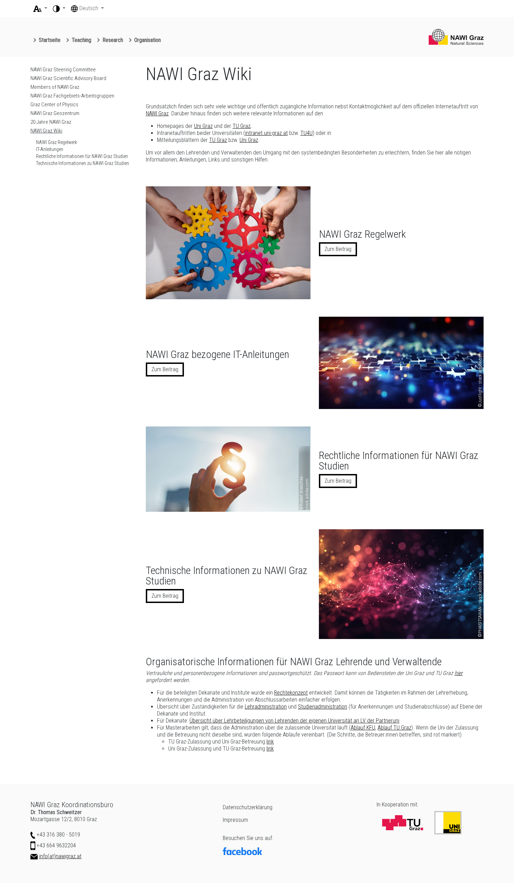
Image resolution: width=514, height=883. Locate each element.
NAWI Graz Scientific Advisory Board (68, 78)
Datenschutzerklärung (247, 807)
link (270, 741)
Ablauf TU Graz (394, 727)
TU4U (306, 133)
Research (112, 40)
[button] (40, 8)
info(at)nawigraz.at (60, 856)
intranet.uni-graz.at (266, 133)
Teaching (81, 40)
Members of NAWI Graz (54, 87)
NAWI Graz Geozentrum (54, 113)
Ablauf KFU (363, 727)
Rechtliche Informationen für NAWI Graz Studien (82, 156)
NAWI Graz (157, 113)
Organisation (147, 40)
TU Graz (241, 126)
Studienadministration (322, 706)
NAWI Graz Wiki (46, 131)
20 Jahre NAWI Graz (50, 122)
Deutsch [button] (89, 8)
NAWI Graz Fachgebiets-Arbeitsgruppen (72, 96)
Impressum (235, 820)
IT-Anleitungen (49, 149)
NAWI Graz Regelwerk (56, 142)
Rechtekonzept (291, 692)
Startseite (49, 40)
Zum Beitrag (337, 249)
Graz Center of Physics (54, 104)
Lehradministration (266, 706)
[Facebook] (295, 851)
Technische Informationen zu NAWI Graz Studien (82, 163)
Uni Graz (203, 126)
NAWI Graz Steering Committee (63, 69)
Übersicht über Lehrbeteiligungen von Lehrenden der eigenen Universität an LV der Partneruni (294, 720)
